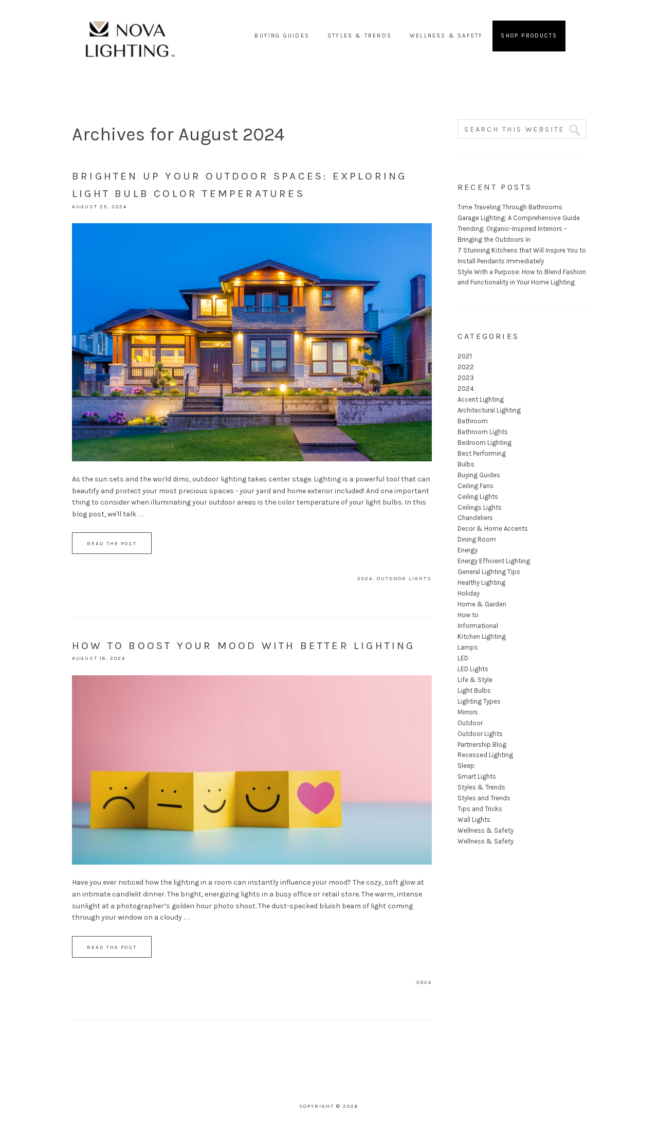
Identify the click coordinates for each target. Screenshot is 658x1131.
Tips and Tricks (480, 809)
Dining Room (477, 539)
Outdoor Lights (404, 579)
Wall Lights (474, 819)
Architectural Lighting (489, 410)
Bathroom (473, 421)
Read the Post (112, 544)
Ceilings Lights (480, 507)
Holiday (469, 593)
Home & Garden (482, 604)
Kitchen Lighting (482, 636)
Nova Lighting (130, 36)
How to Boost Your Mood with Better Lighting (243, 645)
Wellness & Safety (486, 830)
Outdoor (470, 723)
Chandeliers (475, 518)
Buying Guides (479, 475)
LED (463, 658)
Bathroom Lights (483, 432)
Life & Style (475, 680)
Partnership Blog (482, 744)
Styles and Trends (484, 798)
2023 (466, 378)
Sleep (466, 765)
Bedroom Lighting (484, 442)
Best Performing (482, 453)
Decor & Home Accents (493, 528)
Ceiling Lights (478, 496)
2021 (465, 356)
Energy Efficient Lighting (494, 561)
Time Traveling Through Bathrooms (510, 207)
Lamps (468, 647)
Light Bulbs (474, 690)
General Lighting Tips (489, 572)
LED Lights (473, 669)
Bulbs (466, 464)
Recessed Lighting (485, 755)
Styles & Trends (481, 787)
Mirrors (468, 712)
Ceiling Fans (476, 486)
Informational (478, 626)
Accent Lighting (481, 399)
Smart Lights (477, 776)
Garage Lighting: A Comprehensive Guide (519, 218)
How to (468, 615)
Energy (468, 550)
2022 (466, 367)
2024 (365, 579)
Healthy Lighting (481, 582)
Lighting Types (479, 701)
